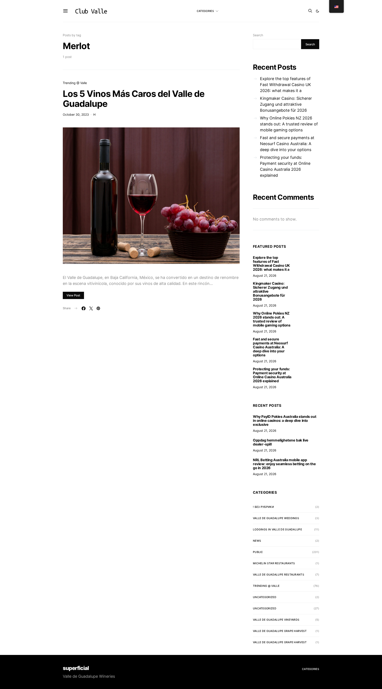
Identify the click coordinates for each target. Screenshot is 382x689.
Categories (205, 11)
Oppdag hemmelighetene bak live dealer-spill (280, 442)
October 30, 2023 (76, 114)
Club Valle (91, 11)
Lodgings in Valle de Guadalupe (277, 529)
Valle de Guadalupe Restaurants (278, 574)
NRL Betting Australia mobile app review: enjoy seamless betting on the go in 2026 (284, 464)
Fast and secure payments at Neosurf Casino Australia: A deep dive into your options (287, 143)
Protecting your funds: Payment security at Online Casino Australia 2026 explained (285, 166)
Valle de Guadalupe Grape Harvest (280, 631)
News (257, 540)
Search (258, 35)
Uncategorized (264, 597)
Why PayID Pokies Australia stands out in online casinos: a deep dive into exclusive (284, 420)
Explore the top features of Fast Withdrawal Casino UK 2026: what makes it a (285, 84)
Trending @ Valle (75, 83)
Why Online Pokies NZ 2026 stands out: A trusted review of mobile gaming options (289, 124)
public (258, 552)
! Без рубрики (263, 507)
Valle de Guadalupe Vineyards (276, 619)
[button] (317, 11)
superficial (76, 668)
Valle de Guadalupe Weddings (276, 518)
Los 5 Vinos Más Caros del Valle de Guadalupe (133, 98)
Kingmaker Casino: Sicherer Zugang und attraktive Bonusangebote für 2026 (286, 104)
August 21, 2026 (264, 275)
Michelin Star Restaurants (274, 563)
